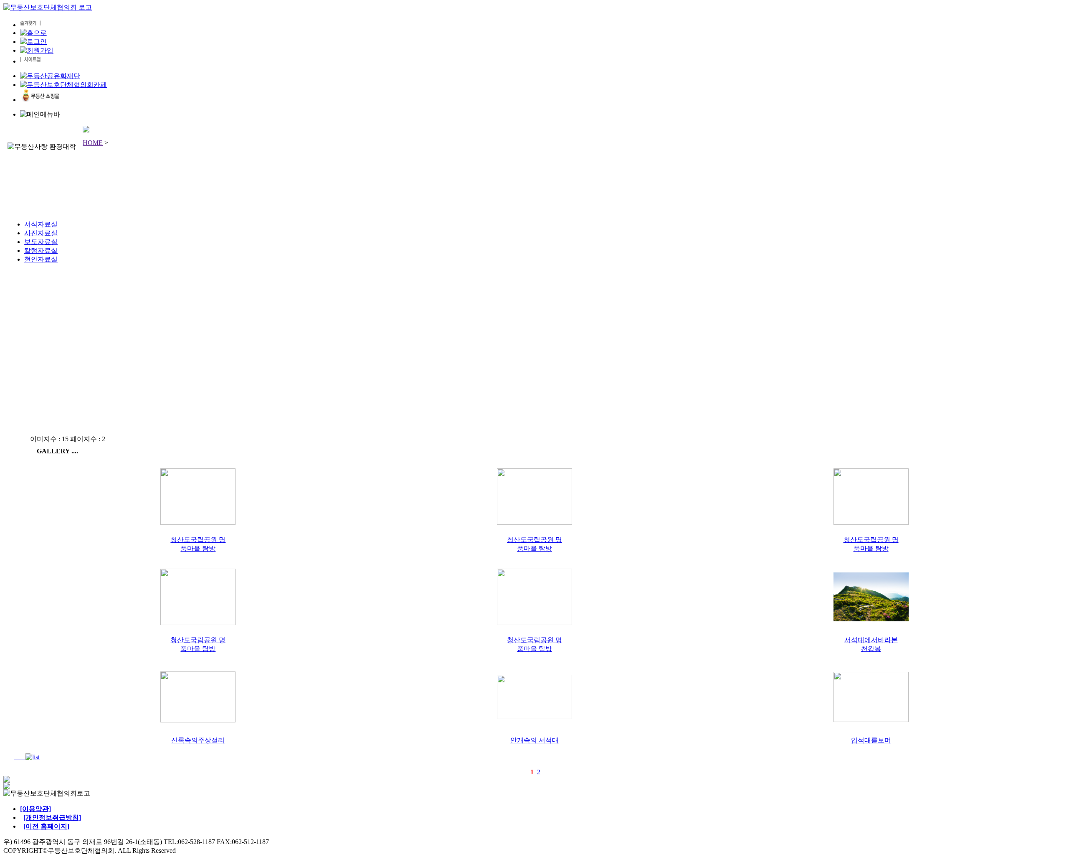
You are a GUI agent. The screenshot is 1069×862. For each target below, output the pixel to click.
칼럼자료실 (41, 250)
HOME (93, 142)
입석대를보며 (871, 740)
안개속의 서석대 (534, 740)
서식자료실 (41, 224)
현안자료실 (41, 259)
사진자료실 (41, 232)
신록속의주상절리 (198, 740)
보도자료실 (41, 241)
